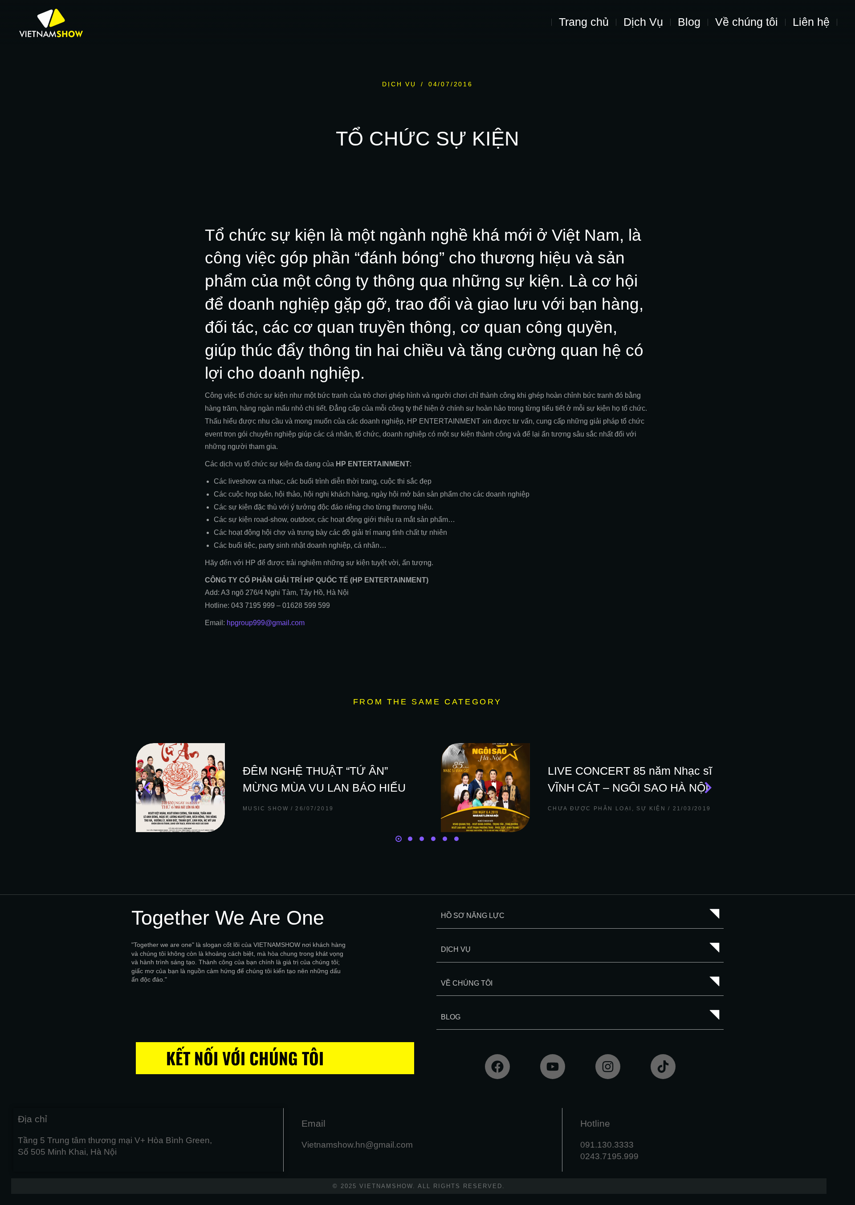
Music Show (266, 808)
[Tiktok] (663, 1066)
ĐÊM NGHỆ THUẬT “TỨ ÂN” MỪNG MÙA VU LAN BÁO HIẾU (324, 779)
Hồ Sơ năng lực (473, 915)
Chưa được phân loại (590, 808)
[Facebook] (497, 1066)
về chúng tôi (467, 983)
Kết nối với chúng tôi (245, 1058)
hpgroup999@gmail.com (266, 623)
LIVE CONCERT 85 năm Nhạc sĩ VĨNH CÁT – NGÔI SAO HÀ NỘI (630, 779)
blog (450, 1017)
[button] (398, 839)
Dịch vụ (399, 84)
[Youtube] (552, 1066)
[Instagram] (607, 1066)
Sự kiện (651, 808)
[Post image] (180, 787)
